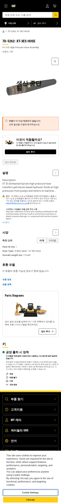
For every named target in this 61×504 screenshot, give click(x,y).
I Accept (30, 499)
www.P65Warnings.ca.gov (17, 203)
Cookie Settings (30, 492)
